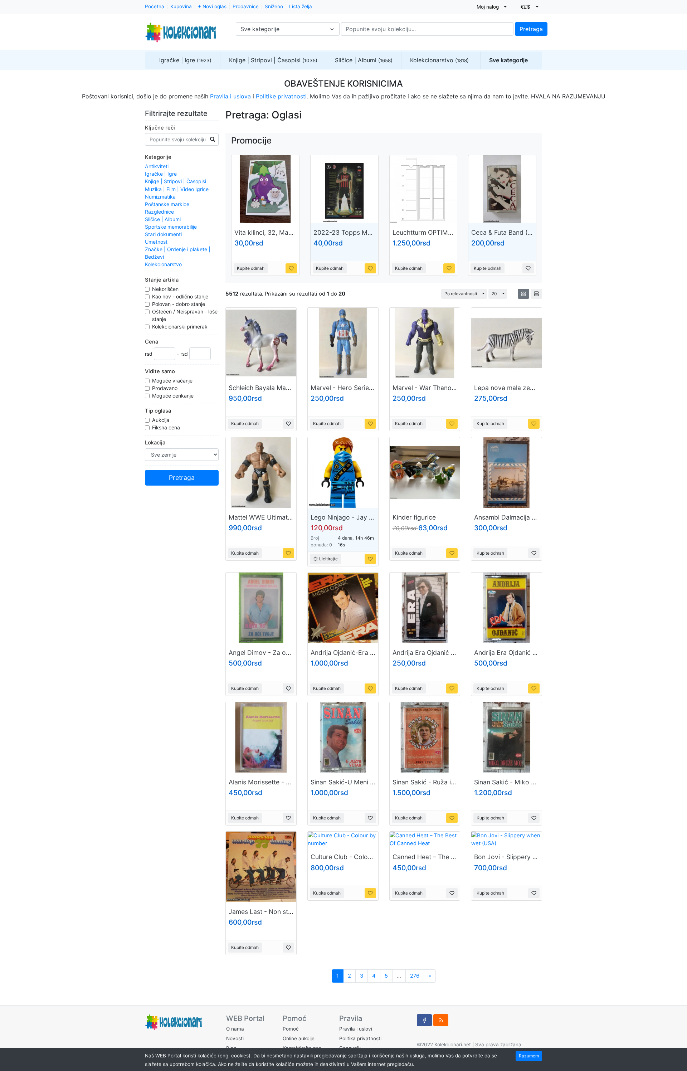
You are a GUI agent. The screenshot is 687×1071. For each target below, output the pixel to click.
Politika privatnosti (360, 1038)
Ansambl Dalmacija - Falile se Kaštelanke (534, 517)
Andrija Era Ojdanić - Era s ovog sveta (449, 652)
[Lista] (536, 294)
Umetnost (156, 242)
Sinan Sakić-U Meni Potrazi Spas (359, 782)
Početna (154, 6)
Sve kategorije (508, 60)
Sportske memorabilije (171, 227)
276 (414, 976)
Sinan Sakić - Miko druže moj (517, 782)
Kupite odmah (250, 268)
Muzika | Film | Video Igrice (177, 189)
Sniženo (274, 6)
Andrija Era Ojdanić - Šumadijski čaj (526, 652)
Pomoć (291, 1029)
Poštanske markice (167, 204)
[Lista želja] (291, 268)
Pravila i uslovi (355, 1029)
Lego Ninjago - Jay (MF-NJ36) (356, 517)
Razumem (529, 1055)
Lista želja (300, 6)
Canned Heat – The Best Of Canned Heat (453, 857)
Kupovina (181, 6)
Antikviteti (157, 166)
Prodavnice (246, 6)
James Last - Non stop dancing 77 (279, 911)
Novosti (235, 1038)
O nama (235, 1029)
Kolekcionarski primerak (180, 326)
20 (494, 293)
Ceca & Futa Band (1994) (507, 232)
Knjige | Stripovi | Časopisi (273, 60)
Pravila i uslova (230, 96)
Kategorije (158, 157)
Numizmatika (160, 197)
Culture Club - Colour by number (359, 857)
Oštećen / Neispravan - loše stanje (185, 315)
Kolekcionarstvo (439, 60)
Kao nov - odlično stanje (181, 296)
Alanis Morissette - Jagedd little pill (280, 782)
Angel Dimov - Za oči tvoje (268, 652)
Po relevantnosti (460, 293)
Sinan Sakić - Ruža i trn (427, 782)
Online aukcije (299, 1038)
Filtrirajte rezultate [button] (177, 113)
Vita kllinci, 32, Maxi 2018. (273, 232)
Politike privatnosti (281, 96)
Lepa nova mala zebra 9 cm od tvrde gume (538, 387)
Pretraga (531, 29)
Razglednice (159, 212)
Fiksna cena (166, 427)
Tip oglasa (158, 411)
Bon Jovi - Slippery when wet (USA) (527, 857)
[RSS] (440, 1020)
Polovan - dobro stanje (179, 304)
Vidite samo (160, 371)
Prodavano (165, 388)
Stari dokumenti (163, 234)
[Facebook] (424, 1020)
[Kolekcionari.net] (180, 29)
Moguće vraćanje (173, 381)
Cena (151, 342)
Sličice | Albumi (364, 60)
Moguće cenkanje (173, 396)
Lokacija (155, 442)
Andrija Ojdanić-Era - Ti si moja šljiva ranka (374, 652)
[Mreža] (523, 294)
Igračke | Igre (185, 60)
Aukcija (161, 420)
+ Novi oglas (212, 6)
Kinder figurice (414, 517)
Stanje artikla (162, 280)
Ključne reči (160, 128)
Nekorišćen (166, 289)
